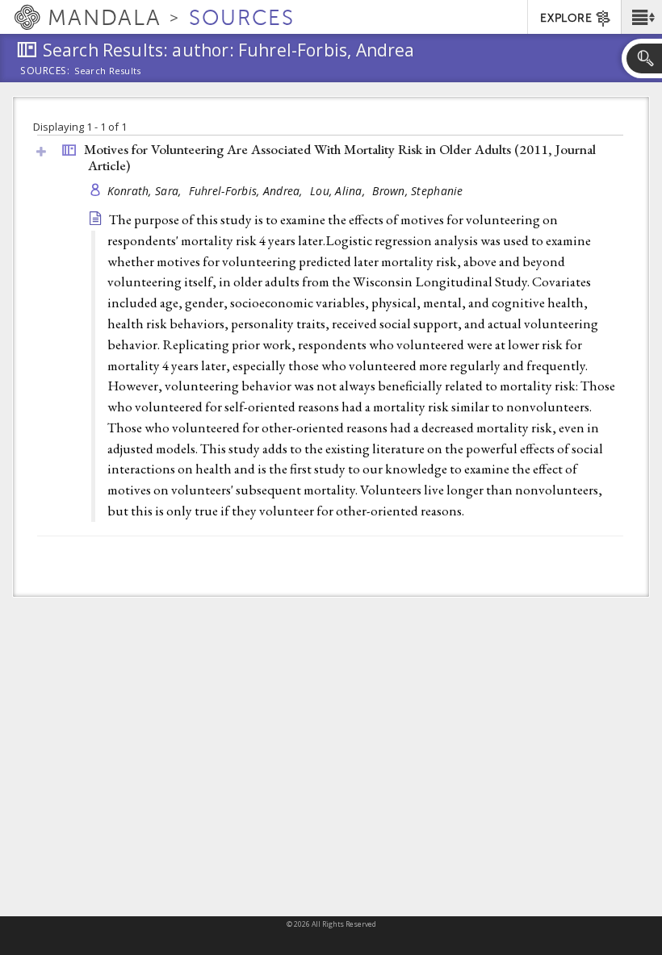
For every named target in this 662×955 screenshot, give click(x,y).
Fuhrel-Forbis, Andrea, (247, 190)
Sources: (45, 71)
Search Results (107, 71)
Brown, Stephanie (417, 190)
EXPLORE (566, 18)
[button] (641, 17)
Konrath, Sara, (146, 190)
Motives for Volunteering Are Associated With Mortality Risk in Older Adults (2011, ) (340, 157)
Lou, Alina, (339, 190)
